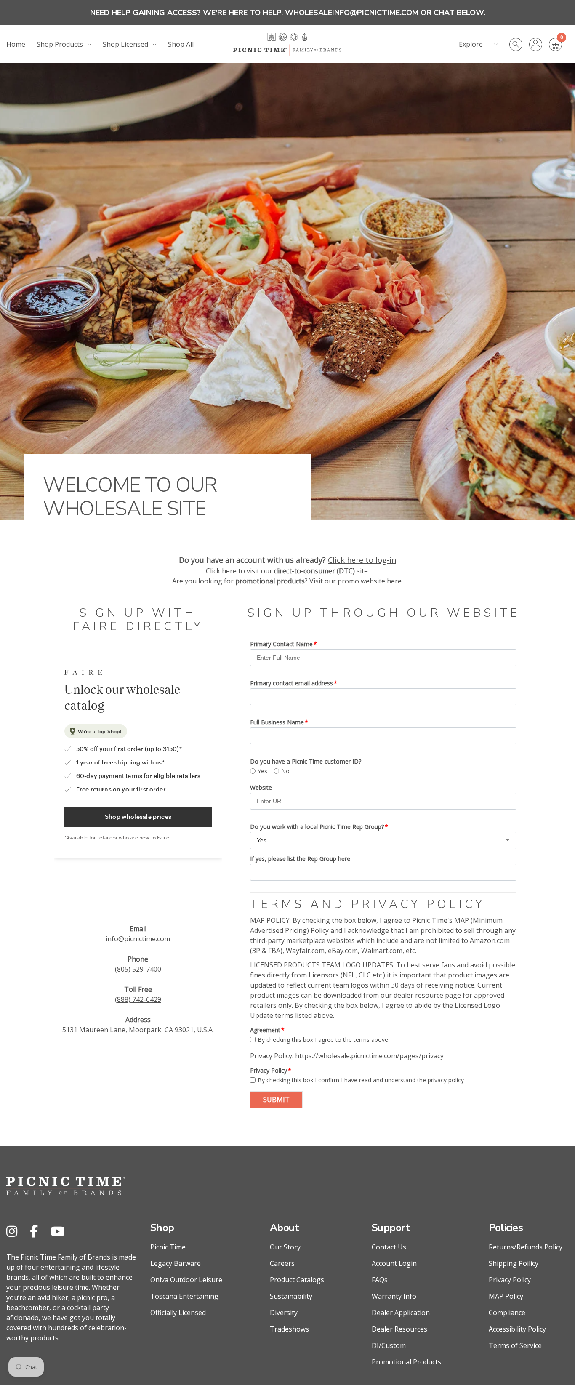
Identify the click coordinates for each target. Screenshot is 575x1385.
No (285, 771)
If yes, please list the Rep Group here (300, 859)
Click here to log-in (362, 560)
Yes (262, 771)
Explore (471, 44)
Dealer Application (401, 1312)
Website (261, 787)
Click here (221, 570)
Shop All (181, 44)
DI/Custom (389, 1345)
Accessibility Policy (517, 1329)
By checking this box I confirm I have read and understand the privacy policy (361, 1080)
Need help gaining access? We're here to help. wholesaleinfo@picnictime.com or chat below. (287, 13)
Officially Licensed (178, 1312)
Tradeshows (289, 1329)
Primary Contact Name (281, 644)
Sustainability (291, 1296)
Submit (276, 1099)
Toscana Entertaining (184, 1296)
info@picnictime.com (138, 938)
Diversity (284, 1312)
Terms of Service (515, 1345)
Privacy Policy (268, 1070)
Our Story (285, 1247)
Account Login (394, 1263)
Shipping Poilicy (513, 1263)
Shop (162, 1227)
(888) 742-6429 (138, 999)
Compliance (507, 1312)
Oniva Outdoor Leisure (186, 1279)
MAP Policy (506, 1296)
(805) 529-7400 (138, 969)
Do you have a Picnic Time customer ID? (305, 761)
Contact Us (389, 1247)
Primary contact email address (291, 683)
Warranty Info (394, 1296)
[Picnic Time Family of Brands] (287, 44)
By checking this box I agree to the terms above (323, 1040)
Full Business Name (277, 722)
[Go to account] (539, 44)
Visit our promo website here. (356, 581)
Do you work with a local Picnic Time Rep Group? (317, 827)
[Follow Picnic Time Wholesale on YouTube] (58, 1231)
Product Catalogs (297, 1279)
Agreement (265, 1030)
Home (15, 44)
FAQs (380, 1279)
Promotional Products (406, 1361)
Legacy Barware (175, 1263)
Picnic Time (168, 1247)
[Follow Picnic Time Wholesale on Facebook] (34, 1231)
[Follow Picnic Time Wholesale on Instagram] (11, 1231)
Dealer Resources (399, 1329)
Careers (282, 1263)
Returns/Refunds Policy (525, 1247)
